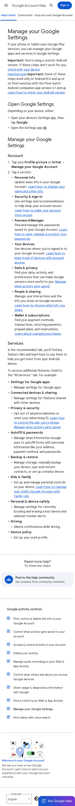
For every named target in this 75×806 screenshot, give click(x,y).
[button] (6, 5)
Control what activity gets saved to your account (39, 634)
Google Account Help (29, 5)
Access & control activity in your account (39, 645)
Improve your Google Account (53, 15)
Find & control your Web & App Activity (38, 700)
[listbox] (19, 799)
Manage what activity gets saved (37, 427)
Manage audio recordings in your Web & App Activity (38, 664)
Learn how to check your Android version (36, 93)
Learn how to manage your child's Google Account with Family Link (40, 491)
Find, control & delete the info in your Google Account (37, 621)
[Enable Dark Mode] (36, 798)
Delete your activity (25, 653)
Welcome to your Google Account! (23, 760)
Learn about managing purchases (38, 334)
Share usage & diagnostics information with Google (38, 690)
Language (16, 793)
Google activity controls (24, 609)
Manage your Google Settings (33, 709)
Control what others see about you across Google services (40, 677)
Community (25, 15)
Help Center (8, 15)
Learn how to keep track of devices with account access (40, 258)
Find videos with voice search (31, 717)
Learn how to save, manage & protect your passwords (41, 234)
